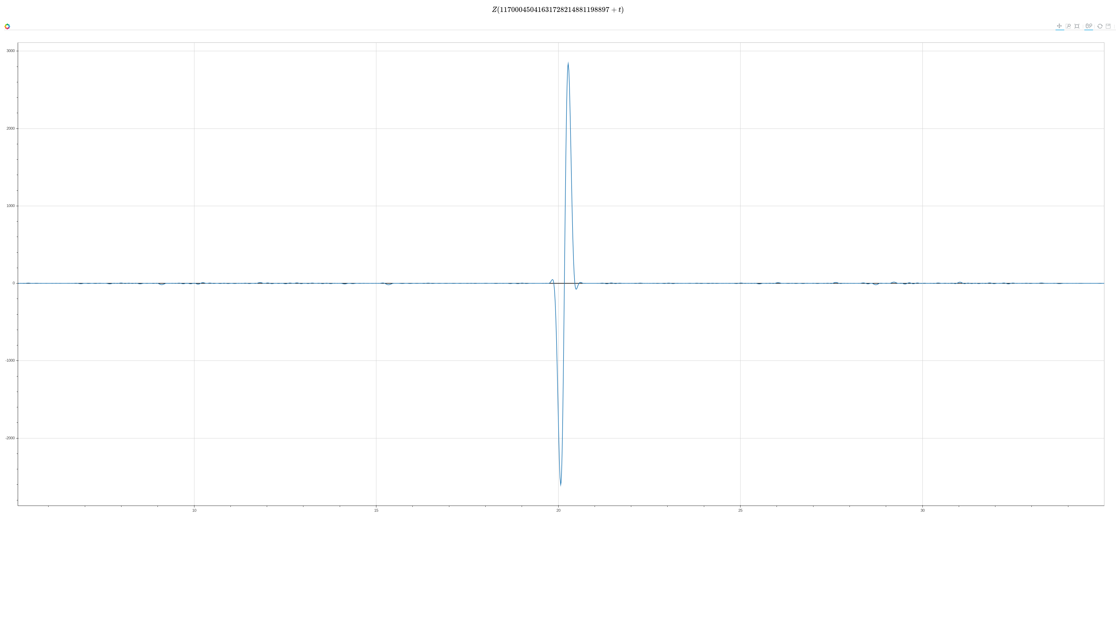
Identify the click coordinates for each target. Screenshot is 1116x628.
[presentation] (558, 9)
